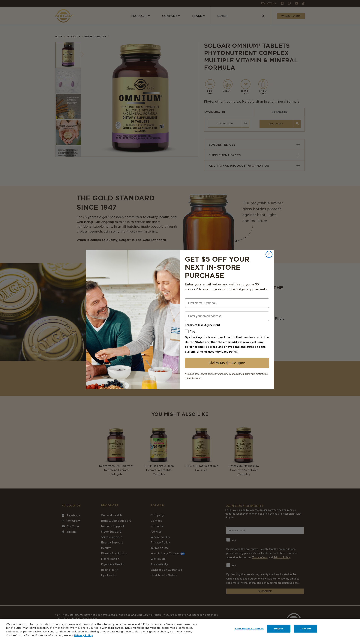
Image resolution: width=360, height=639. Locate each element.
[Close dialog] (269, 254)
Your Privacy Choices (249, 628)
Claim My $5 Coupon (226, 363)
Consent (305, 628)
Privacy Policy (83, 635)
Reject (278, 628)
